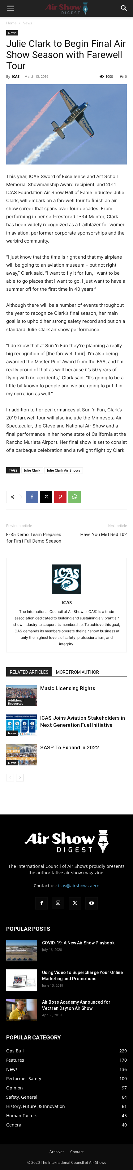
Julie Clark (32, 470)
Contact (77, 1151)
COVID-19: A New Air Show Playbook (78, 942)
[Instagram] (58, 903)
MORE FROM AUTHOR (77, 672)
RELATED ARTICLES (29, 672)
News (27, 23)
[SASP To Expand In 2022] (21, 754)
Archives (56, 1151)
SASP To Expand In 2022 (69, 747)
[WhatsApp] (74, 497)
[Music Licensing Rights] (21, 695)
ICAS (15, 76)
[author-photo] (66, 594)
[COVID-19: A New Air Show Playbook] (21, 950)
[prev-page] (10, 777)
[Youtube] (91, 903)
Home (11, 23)
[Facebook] (32, 497)
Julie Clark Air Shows (63, 470)
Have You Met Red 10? (103, 534)
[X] (46, 497)
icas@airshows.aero (78, 886)
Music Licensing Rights (67, 688)
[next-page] (20, 777)
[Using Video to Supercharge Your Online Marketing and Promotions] (21, 980)
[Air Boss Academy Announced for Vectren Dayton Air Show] (21, 1010)
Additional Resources (16, 702)
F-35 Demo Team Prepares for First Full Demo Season (33, 538)
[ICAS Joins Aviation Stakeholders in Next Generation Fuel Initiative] (21, 725)
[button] (10, 8)
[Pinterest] (60, 497)
